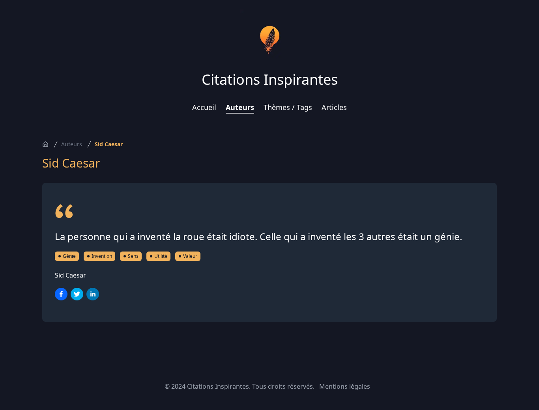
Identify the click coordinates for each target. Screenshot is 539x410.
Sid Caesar (109, 144)
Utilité (160, 256)
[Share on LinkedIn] (92, 294)
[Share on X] (77, 294)
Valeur (190, 256)
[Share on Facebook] (61, 294)
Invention (102, 256)
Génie (69, 256)
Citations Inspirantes (270, 79)
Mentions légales (344, 386)
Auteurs (240, 107)
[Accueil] (45, 144)
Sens (133, 256)
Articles (334, 107)
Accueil (204, 107)
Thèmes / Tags (288, 107)
